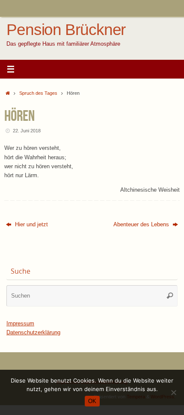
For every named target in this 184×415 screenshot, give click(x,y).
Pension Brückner (65, 29)
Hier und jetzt (30, 225)
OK (92, 401)
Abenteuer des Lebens (142, 225)
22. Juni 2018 (27, 130)
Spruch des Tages (38, 93)
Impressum (20, 324)
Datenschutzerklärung (33, 333)
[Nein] (173, 392)
